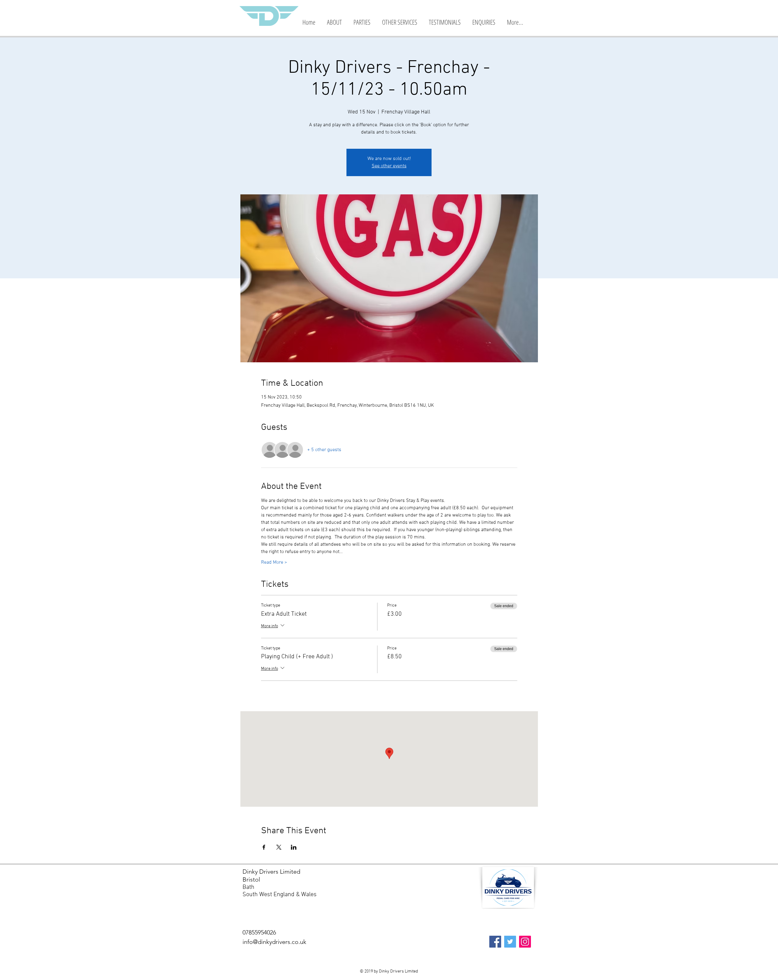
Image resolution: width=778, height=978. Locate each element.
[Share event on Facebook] (264, 847)
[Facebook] (495, 942)
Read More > (274, 562)
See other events (389, 166)
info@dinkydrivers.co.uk (274, 941)
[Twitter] (510, 942)
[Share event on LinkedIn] (294, 847)
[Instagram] (525, 942)
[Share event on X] (279, 847)
